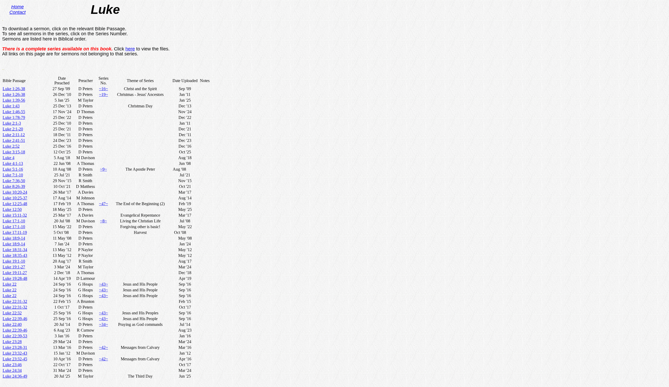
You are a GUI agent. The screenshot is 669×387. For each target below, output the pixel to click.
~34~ (103, 324)
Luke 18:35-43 (15, 255)
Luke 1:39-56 (14, 100)
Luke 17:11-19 (15, 232)
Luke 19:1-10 (14, 261)
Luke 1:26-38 (14, 88)
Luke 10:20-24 (15, 192)
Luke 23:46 (12, 364)
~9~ (103, 169)
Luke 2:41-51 (14, 140)
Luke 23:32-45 (15, 359)
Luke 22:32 (12, 313)
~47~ (103, 203)
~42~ (103, 347)
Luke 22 (9, 284)
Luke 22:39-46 (15, 318)
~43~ (103, 284)
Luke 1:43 (11, 106)
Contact (17, 12)
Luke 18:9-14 (14, 238)
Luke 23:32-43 (15, 353)
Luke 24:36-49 (15, 376)
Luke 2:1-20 (13, 129)
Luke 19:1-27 (14, 267)
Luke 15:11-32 (15, 215)
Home (17, 6)
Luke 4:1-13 (13, 163)
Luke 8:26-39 (14, 186)
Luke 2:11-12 (14, 134)
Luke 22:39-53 (15, 336)
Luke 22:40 (12, 324)
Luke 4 (8, 157)
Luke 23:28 (12, 341)
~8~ (103, 221)
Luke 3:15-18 (14, 152)
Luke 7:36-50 (14, 180)
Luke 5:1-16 (13, 169)
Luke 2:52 (11, 146)
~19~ (103, 94)
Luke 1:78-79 (14, 117)
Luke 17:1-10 (14, 221)
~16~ (103, 88)
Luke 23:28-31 (15, 347)
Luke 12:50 (12, 209)
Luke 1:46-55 (14, 111)
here (130, 48)
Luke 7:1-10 (13, 175)
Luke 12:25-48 (15, 203)
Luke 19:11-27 (15, 272)
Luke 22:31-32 (15, 301)
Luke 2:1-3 (12, 123)
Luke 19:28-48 (15, 278)
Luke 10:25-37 (15, 198)
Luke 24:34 (12, 370)
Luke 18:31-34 (15, 249)
